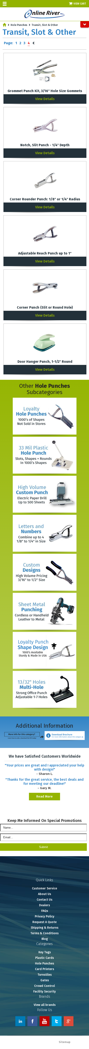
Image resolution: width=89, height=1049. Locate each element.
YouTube (44, 1021)
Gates (44, 980)
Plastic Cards (44, 958)
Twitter (57, 1021)
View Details (45, 99)
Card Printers (44, 969)
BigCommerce (78, 1046)
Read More (44, 796)
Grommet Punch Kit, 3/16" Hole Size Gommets (45, 91)
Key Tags (44, 952)
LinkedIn (20, 1021)
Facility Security (44, 991)
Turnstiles (45, 975)
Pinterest (69, 1021)
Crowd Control (44, 986)
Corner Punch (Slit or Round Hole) (45, 307)
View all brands (45, 1005)
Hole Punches (19, 25)
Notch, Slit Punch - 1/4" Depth (45, 145)
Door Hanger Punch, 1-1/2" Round (44, 362)
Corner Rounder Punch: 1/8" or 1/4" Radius (45, 199)
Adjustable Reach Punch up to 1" (45, 253)
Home (4, 25)
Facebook (32, 1021)
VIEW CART (80, 3)
